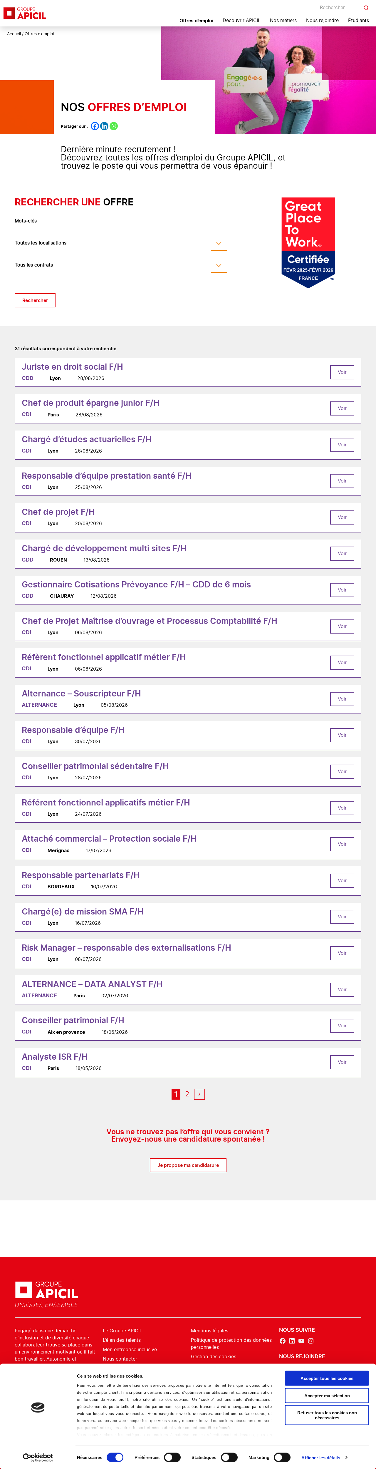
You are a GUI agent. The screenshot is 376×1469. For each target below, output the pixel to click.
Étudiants (358, 20)
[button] (364, 1321)
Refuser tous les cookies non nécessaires (327, 1415)
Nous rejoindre (322, 20)
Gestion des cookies (213, 1356)
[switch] (172, 1457)
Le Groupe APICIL (122, 1331)
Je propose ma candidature (188, 1165)
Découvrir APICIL (242, 20)
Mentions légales (209, 1331)
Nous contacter (120, 1359)
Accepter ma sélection (327, 1395)
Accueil (14, 34)
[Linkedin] (104, 126)
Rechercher (35, 300)
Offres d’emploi (196, 21)
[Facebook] (95, 126)
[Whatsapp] (114, 126)
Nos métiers (283, 20)
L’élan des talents (122, 1340)
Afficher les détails (320, 1457)
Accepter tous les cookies (327, 1378)
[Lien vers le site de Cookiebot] (38, 1457)
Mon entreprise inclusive (130, 1349)
